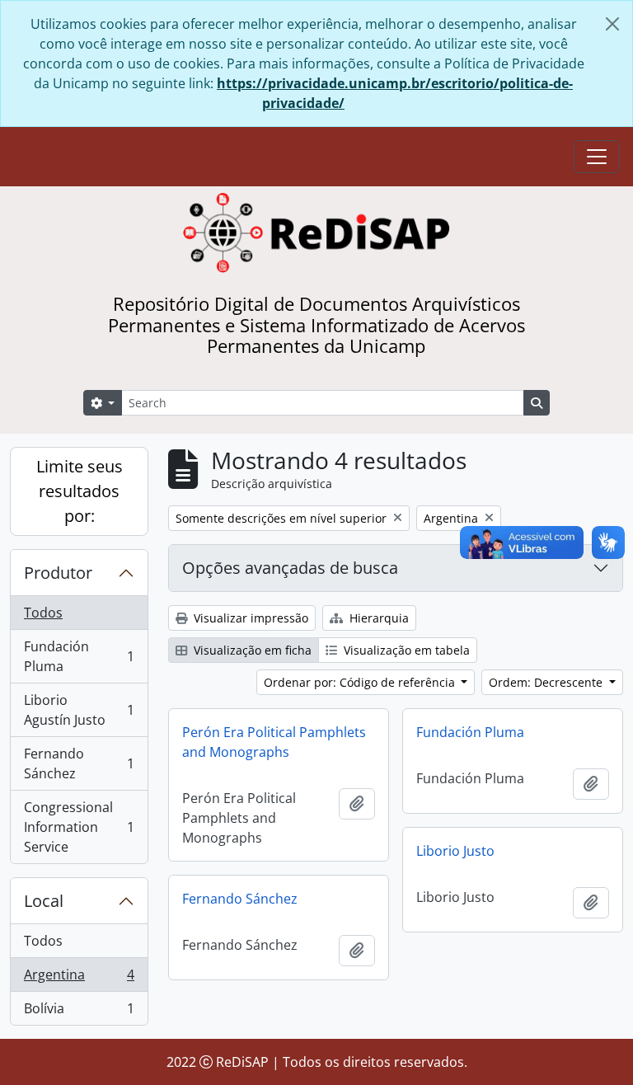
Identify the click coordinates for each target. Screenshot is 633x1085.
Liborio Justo (455, 851)
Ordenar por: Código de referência (361, 682)
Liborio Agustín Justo (78, 710)
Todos (43, 613)
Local (43, 901)
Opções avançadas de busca (290, 568)
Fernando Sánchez (78, 763)
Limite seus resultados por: (79, 491)
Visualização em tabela (405, 650)
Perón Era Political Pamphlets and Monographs (274, 742)
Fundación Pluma (78, 656)
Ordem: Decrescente (547, 682)
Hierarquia (377, 618)
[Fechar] (612, 24)
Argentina (78, 978)
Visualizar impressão (249, 618)
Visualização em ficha (251, 650)
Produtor (58, 572)
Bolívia (78, 1012)
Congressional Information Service (78, 827)
